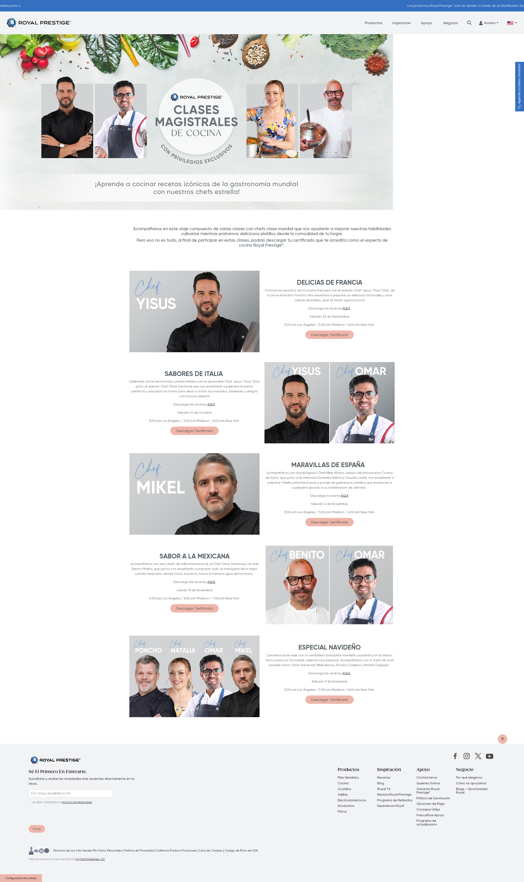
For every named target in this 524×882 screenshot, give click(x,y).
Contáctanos (427, 777)
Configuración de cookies (21, 878)
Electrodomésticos (352, 800)
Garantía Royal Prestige (428, 790)
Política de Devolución (433, 798)
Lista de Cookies (210, 850)
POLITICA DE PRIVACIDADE (77, 802)
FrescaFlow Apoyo (430, 815)
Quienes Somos (428, 783)
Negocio (450, 23)
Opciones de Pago (431, 804)
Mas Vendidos (348, 777)
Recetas (383, 777)
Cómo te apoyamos (471, 783)
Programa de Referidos (394, 800)
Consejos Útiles (428, 809)
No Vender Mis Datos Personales (100, 850)
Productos (373, 23)
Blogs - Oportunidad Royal (471, 790)
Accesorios (346, 806)
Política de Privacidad (139, 850)
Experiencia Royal (390, 806)
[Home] (38, 23)
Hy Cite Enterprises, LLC (90, 859)
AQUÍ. (211, 582)
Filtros (342, 811)
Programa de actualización (427, 822)
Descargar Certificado (329, 335)
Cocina (343, 783)
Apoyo (426, 23)
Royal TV (384, 789)
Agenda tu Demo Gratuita (519, 84)
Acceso (490, 23)
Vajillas (343, 794)
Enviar (37, 828)
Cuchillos (344, 789)
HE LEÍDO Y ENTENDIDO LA (46, 802)
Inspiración (401, 23)
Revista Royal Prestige (394, 794)
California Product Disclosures (176, 850)
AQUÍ (346, 308)
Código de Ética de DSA (241, 850)
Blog (380, 783)
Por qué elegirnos (469, 777)
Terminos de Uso (64, 850)
